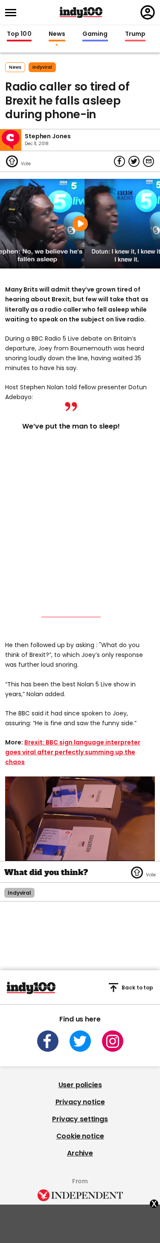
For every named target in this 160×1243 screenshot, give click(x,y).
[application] (80, 818)
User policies (80, 1085)
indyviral (42, 67)
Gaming (95, 34)
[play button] (80, 224)
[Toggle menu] (13, 12)
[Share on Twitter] (134, 161)
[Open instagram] (112, 1041)
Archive (80, 1153)
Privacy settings (80, 1119)
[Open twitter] (80, 1041)
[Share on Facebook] (119, 161)
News (57, 34)
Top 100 (19, 34)
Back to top (137, 987)
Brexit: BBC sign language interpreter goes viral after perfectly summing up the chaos (72, 752)
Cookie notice (80, 1136)
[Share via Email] (148, 161)
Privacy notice (80, 1102)
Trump (135, 34)
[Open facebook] (47, 1041)
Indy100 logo (81, 12)
